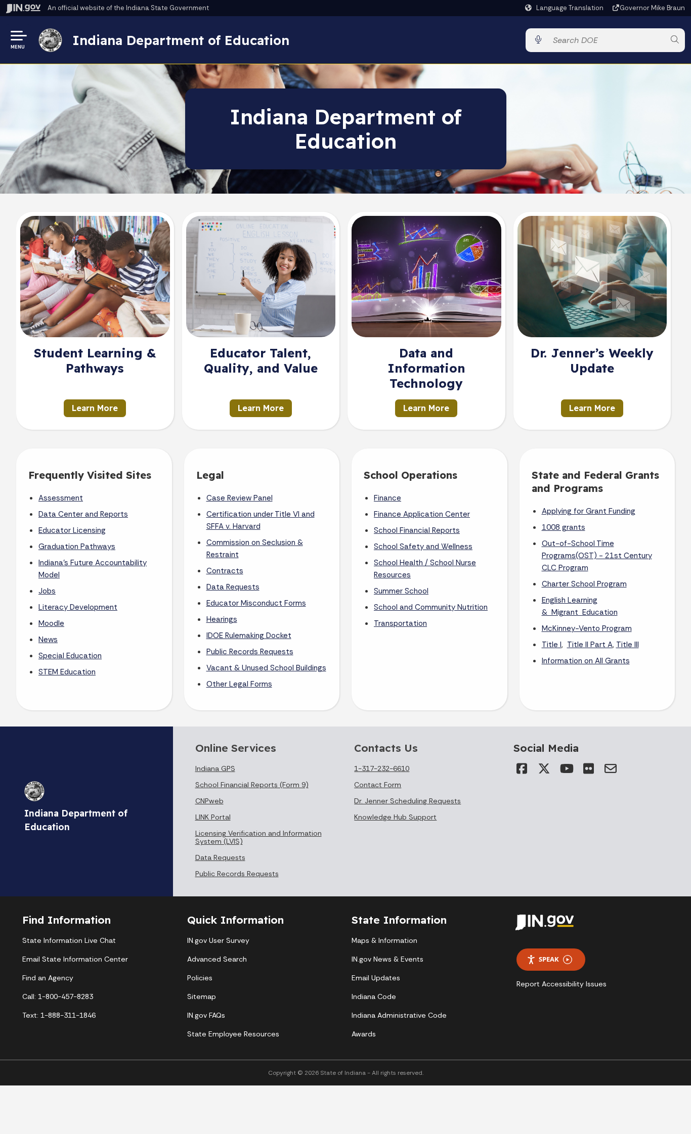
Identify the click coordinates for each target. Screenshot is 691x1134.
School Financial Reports (417, 530)
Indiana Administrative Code (399, 1015)
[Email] (610, 768)
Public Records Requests (249, 652)
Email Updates (376, 977)
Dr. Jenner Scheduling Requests (407, 800)
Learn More (95, 408)
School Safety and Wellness (423, 546)
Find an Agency (47, 977)
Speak (549, 959)
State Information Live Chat (69, 940)
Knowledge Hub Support (395, 817)
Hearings (221, 619)
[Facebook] (521, 768)
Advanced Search (217, 959)
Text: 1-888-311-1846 (59, 1015)
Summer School (401, 591)
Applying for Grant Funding (588, 511)
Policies (199, 977)
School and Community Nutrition (431, 607)
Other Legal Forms (239, 684)
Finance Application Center (422, 514)
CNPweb (209, 800)
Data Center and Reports (83, 514)
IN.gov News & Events (387, 959)
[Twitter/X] (544, 768)
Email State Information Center (75, 959)
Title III (627, 645)
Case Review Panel (239, 498)
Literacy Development (77, 607)
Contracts (224, 571)
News (48, 639)
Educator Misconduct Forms (256, 603)
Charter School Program (584, 584)
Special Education (70, 656)
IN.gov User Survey (218, 940)
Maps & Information (384, 940)
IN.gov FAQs (206, 1015)
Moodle (51, 623)
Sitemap (201, 996)
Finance (387, 498)
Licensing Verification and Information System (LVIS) (258, 837)
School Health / (402, 563)
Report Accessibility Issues (561, 983)
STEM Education (67, 672)
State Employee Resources (233, 1033)
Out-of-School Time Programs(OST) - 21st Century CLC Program (597, 555)
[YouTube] (566, 768)
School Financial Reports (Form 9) (252, 784)
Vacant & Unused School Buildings (266, 668)
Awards (364, 1033)
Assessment (60, 498)
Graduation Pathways (76, 546)
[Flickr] (588, 768)
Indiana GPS (215, 768)
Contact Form (377, 784)
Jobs (47, 591)
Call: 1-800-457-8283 (57, 996)
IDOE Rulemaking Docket (248, 635)
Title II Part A (590, 645)
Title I (552, 645)
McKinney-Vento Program (587, 628)
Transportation (400, 623)
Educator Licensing (72, 530)
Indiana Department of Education (180, 40)
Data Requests (233, 587)
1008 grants (563, 527)
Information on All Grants (586, 661)
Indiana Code (374, 996)
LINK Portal (213, 817)
